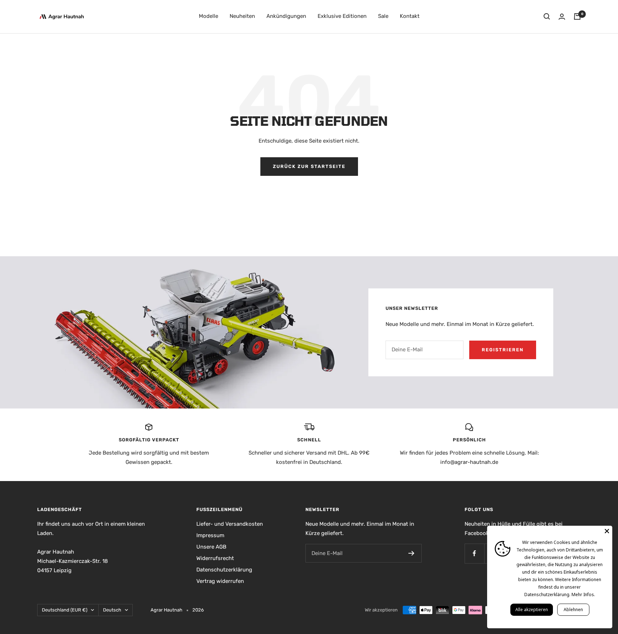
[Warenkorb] (577, 16)
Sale (383, 16)
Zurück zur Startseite (309, 166)
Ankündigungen (286, 16)
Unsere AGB (211, 547)
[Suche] (547, 16)
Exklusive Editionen (342, 16)
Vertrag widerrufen (220, 581)
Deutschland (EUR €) (64, 610)
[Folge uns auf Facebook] (474, 553)
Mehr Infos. (583, 594)
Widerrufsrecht (215, 558)
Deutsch (112, 610)
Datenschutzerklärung (224, 569)
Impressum (210, 535)
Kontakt (410, 16)
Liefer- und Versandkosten (229, 524)
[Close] (606, 531)
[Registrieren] (411, 553)
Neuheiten (242, 16)
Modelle (208, 16)
